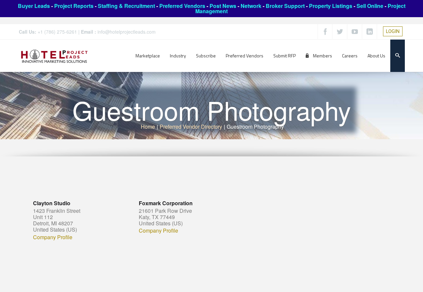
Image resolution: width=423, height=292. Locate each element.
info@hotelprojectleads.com (126, 31)
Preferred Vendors (182, 6)
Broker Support (285, 6)
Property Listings (330, 6)
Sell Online (370, 6)
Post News (223, 6)
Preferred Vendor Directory (191, 126)
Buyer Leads (34, 6)
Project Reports (74, 6)
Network (251, 6)
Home (148, 126)
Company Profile (52, 237)
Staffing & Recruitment (126, 6)
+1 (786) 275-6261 (57, 31)
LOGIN (393, 31)
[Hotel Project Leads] (54, 55)
